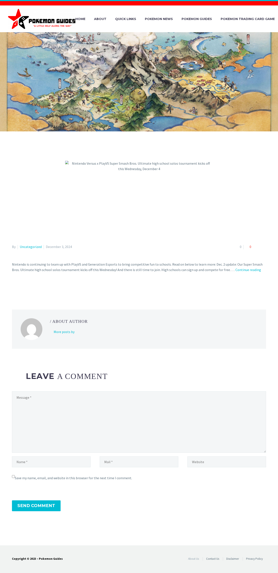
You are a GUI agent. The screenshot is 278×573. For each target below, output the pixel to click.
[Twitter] (21, 287)
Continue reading (248, 270)
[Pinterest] (27, 287)
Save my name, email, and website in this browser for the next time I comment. (73, 478)
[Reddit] (46, 287)
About (100, 19)
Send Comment (36, 505)
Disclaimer (232, 559)
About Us (193, 559)
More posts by (64, 332)
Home (80, 19)
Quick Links (125, 19)
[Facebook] (15, 287)
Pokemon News (159, 19)
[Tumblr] (33, 287)
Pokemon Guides (197, 19)
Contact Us (212, 559)
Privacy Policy (254, 559)
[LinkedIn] (40, 287)
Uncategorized (31, 247)
